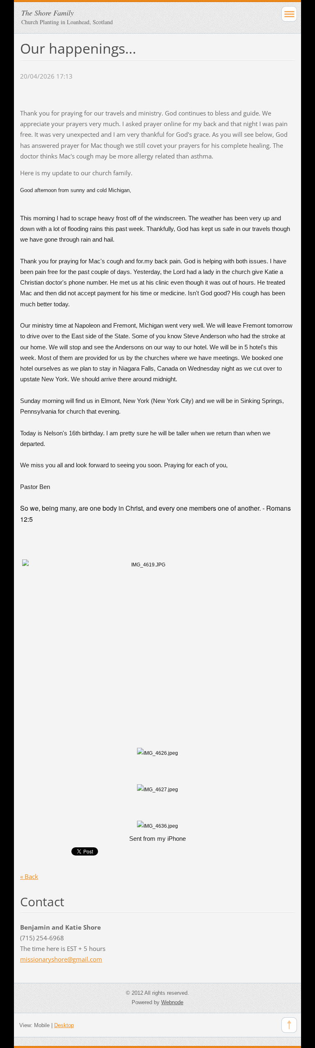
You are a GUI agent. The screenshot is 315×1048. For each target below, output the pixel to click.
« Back (29, 876)
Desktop (64, 1025)
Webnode (172, 1002)
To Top (289, 1025)
